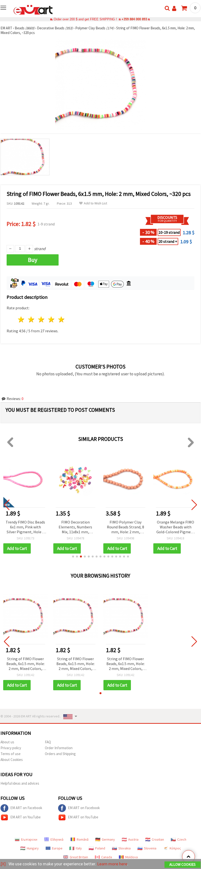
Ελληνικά (56, 839)
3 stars (42, 319)
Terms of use (10, 753)
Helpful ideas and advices (19, 783)
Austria (133, 839)
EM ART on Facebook (26, 807)
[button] (73, 556)
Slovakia (124, 848)
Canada (106, 857)
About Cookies (11, 759)
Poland (100, 848)
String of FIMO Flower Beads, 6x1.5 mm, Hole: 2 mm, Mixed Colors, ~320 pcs (25, 664)
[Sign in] (174, 8)
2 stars (31, 319)
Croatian (158, 839)
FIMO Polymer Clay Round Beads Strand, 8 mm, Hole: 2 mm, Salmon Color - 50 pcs (125, 527)
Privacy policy (10, 748)
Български (29, 839)
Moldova (131, 857)
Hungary (33, 848)
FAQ (48, 742)
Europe (57, 848)
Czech (181, 839)
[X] (3, 864)
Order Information (59, 748)
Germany (108, 839)
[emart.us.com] (33, 9)
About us (7, 742)
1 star (21, 319)
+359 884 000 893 (134, 19)
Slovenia (150, 848)
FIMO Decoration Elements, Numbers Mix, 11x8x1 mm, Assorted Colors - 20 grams (75, 527)
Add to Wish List (95, 203)
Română (82, 839)
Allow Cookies (182, 864)
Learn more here (112, 864)
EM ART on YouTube (25, 817)
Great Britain (79, 857)
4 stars (51, 319)
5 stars (61, 319)
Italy (79, 848)
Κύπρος (175, 848)
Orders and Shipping (60, 753)
